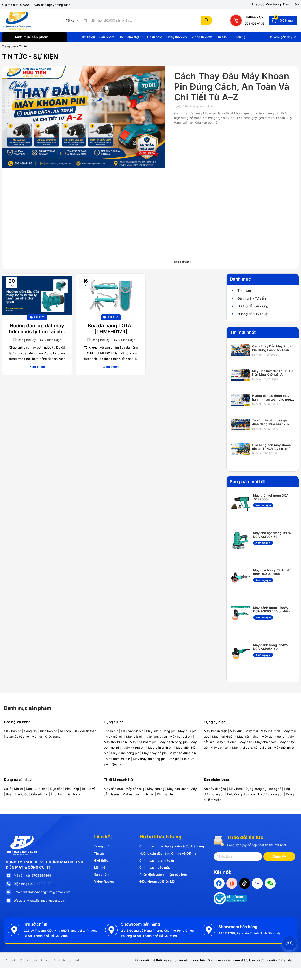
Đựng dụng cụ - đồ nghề (263, 789)
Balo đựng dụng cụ (241, 794)
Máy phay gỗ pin (154, 753)
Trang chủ (9, 46)
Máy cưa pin (187, 731)
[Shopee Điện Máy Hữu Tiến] (231, 883)
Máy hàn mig (135, 789)
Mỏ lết (18, 789)
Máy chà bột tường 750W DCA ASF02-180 (272, 534)
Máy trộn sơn (219, 747)
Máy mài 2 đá (271, 731)
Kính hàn (148, 794)
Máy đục (236, 731)
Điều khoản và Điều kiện (158, 881)
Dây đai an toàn (85, 731)
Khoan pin (111, 731)
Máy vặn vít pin (132, 731)
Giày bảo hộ (12, 731)
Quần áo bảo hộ (17, 736)
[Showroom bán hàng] (111, 930)
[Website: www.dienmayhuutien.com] (8, 900)
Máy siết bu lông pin (160, 731)
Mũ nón (65, 731)
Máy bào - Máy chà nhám (258, 742)
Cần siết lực (39, 794)
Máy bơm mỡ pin (118, 759)
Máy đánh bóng (273, 736)
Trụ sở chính (35, 924)
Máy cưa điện (226, 742)
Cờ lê (7, 789)
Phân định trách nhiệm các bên (163, 874)
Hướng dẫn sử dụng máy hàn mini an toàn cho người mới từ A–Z (273, 399)
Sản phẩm (106, 37)
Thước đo (21, 794)
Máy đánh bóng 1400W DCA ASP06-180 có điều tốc (271, 611)
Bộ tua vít (89, 789)
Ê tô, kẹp (57, 794)
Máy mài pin (114, 736)
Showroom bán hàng (140, 924)
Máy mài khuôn (223, 736)
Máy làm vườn (156, 736)
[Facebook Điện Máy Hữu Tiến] (219, 883)
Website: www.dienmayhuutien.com (39, 900)
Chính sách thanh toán (156, 860)
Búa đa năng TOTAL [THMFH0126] (111, 328)
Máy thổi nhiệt (284, 747)
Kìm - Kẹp (72, 789)
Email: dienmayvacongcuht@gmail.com (42, 892)
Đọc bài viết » (182, 261)
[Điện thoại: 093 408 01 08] (8, 884)
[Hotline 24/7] (236, 20)
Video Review (201, 37)
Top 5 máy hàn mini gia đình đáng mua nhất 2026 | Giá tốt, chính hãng (273, 424)
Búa (8, 794)
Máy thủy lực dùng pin (149, 759)
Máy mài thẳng (248, 736)
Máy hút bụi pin (181, 736)
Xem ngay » (263, 505)
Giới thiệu (87, 37)
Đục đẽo (56, 789)
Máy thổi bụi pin (115, 742)
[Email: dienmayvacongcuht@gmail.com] (8, 892)
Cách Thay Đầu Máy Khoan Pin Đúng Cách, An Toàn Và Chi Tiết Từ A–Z (231, 86)
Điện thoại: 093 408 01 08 (33, 884)
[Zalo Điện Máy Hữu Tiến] (257, 883)
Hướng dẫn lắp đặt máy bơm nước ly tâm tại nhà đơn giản (37, 329)
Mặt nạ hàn (131, 794)
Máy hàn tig (155, 789)
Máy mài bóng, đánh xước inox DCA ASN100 (272, 572)
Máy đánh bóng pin (173, 742)
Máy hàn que (113, 789)
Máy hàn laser (177, 789)
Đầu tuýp (73, 794)
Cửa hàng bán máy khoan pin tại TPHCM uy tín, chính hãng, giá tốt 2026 (273, 448)
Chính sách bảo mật (154, 867)
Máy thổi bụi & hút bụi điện (251, 747)
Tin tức (221, 37)
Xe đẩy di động (215, 789)
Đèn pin (173, 759)
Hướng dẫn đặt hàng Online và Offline (167, 853)
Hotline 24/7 (254, 17)
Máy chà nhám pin (143, 742)
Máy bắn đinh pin (160, 747)
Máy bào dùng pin (182, 753)
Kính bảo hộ (48, 731)
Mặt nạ (37, 736)
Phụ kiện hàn (166, 794)
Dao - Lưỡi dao (36, 789)
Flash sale (154, 37)
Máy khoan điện (215, 731)
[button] (72, 20)
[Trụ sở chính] (14, 930)
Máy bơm (236, 789)
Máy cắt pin (134, 736)
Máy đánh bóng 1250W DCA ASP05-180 (270, 647)
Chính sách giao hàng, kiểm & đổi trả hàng (171, 846)
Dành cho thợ (129, 37)
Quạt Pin (118, 764)
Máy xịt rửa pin (134, 747)
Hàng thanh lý (176, 37)
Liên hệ (240, 37)
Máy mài (251, 731)
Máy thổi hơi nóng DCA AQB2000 (270, 497)
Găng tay (30, 731)
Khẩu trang (53, 736)
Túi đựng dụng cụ (270, 794)
